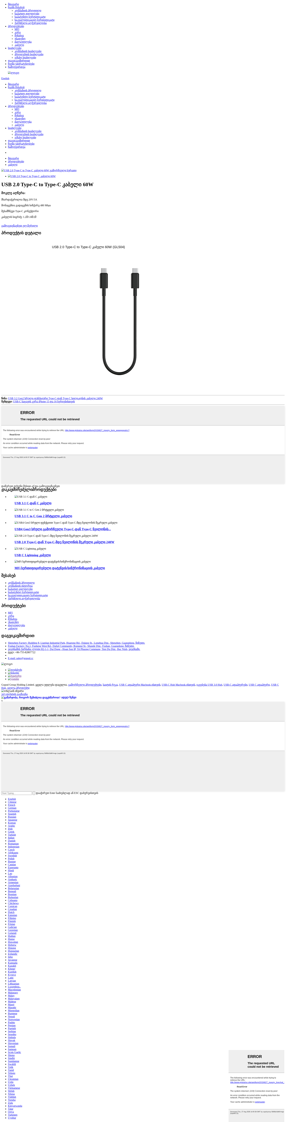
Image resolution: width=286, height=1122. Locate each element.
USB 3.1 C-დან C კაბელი (33, 503)
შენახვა (19, 35)
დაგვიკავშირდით (19, 60)
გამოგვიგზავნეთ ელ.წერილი (19, 225)
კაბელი (19, 45)
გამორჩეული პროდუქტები (84, 684)
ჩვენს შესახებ (16, 7)
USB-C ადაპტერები (235, 684)
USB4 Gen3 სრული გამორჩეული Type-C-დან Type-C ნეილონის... (63, 529)
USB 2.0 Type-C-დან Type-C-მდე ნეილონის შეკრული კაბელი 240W (64, 542)
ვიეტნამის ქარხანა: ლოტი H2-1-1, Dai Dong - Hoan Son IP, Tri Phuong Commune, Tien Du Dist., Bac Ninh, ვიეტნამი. (74, 649)
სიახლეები (14, 48)
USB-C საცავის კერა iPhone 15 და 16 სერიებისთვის (44, 401)
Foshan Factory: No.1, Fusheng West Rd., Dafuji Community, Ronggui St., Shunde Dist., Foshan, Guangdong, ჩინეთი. (71, 646)
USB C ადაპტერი (259, 684)
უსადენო (20, 38)
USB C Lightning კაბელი (33, 555)
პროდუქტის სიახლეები (29, 54)
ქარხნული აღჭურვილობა (31, 23)
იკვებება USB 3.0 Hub (209, 684)
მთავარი (13, 4)
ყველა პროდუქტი (18, 687)
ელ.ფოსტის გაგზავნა (14, 694)
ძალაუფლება (23, 41)
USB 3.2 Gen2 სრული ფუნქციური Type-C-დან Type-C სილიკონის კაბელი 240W (55, 398)
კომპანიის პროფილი (28, 10)
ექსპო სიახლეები (25, 57)
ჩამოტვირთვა (16, 67)
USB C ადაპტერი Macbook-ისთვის (139, 684)
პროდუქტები (16, 26)
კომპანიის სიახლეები (28, 51)
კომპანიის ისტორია (20, 586)
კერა (18, 32)
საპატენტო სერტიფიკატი (30, 16)
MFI (17, 29)
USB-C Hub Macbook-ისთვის (178, 684)
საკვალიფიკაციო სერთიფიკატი (34, 20)
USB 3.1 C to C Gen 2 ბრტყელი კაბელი (43, 516)
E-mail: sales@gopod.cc (20, 658)
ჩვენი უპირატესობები (21, 63)
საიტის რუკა (110, 684)
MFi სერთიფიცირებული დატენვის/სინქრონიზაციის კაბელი (60, 568)
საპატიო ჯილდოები (27, 13)
